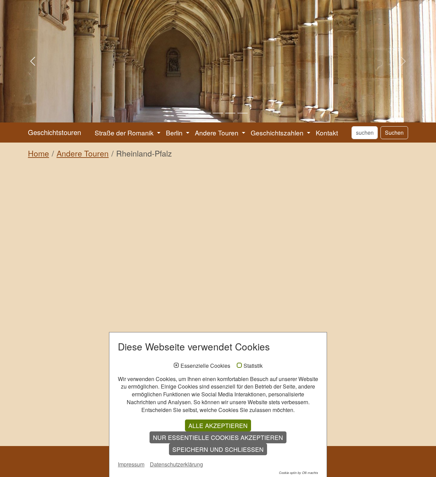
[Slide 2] (206, 113)
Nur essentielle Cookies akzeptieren (218, 437)
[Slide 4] (230, 113)
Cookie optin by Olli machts (298, 473)
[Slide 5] (242, 113)
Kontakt (327, 132)
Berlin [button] (175, 132)
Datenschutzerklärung (176, 464)
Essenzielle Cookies (205, 366)
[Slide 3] (218, 113)
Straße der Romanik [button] (125, 132)
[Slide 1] (193, 113)
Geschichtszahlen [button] (278, 132)
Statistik (253, 366)
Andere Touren (83, 153)
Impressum (131, 464)
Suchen (394, 132)
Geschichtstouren (54, 132)
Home (38, 153)
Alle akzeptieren (218, 425)
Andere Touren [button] (217, 132)
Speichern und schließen (218, 449)
